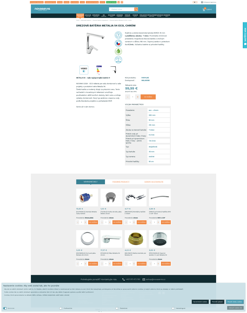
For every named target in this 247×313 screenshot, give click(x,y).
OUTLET (102, 2)
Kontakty (66, 2)
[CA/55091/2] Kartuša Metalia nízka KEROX (86, 212)
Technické (11, 308)
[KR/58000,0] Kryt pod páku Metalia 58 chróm (86, 254)
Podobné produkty (121, 182)
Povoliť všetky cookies (235, 302)
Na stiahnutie (74, 2)
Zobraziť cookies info (235, 308)
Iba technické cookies (200, 302)
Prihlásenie (206, 2)
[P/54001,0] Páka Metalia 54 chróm (110, 254)
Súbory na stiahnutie (153, 182)
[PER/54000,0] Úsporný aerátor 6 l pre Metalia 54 (158, 254)
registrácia (213, 2)
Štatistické (123, 308)
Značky (82, 2)
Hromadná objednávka (36, 2)
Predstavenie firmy (50, 2)
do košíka (148, 97)
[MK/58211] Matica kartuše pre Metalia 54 (135, 254)
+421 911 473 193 (132, 279)
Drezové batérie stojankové (100, 20)
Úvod (77, 20)
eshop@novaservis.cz (155, 279)
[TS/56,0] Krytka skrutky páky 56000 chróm (111, 212)
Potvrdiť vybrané (217, 302)
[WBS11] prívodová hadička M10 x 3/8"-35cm (160, 212)
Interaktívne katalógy (92, 2)
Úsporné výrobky (111, 2)
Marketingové (180, 308)
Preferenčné (68, 308)
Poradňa (60, 2)
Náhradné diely (91, 182)
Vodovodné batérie (86, 20)
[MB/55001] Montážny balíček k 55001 (135, 212)
